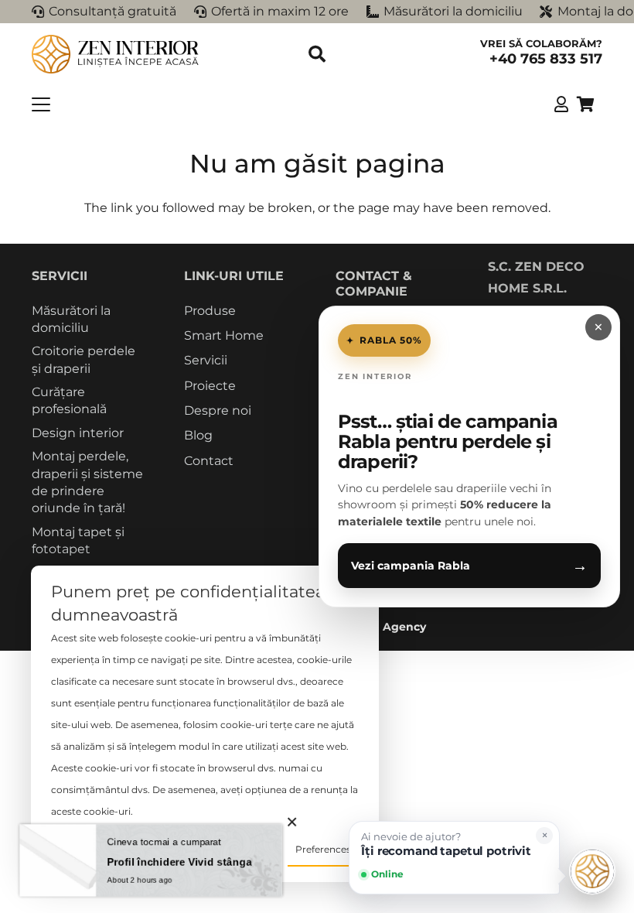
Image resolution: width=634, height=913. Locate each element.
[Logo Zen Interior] (115, 54)
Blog (198, 435)
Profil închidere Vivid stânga (180, 862)
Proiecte (210, 385)
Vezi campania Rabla (469, 565)
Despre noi (217, 410)
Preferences (323, 849)
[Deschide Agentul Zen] (592, 871)
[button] (317, 54)
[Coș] (585, 104)
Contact (208, 460)
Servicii (205, 360)
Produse (210, 310)
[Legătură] (561, 104)
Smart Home (224, 335)
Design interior (78, 433)
